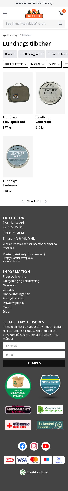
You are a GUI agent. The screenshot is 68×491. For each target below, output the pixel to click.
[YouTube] (45, 446)
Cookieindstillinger (37, 472)
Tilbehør (26, 35)
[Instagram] (34, 446)
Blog (6, 311)
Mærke (35, 64)
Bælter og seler (32, 54)
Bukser (10, 54)
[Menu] (5, 13)
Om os (7, 307)
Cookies (8, 290)
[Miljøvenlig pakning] (18, 386)
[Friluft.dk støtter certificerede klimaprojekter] (50, 409)
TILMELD (34, 363)
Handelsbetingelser (16, 294)
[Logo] (34, 13)
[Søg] (60, 23)
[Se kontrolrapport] (50, 425)
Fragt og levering (14, 276)
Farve (52, 64)
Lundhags (13, 35)
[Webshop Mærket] (50, 386)
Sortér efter (14, 64)
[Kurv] (61, 13)
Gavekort (9, 285)
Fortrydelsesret (13, 298)
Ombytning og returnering (21, 281)
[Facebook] (22, 446)
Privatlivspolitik (13, 303)
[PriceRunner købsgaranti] (18, 409)
